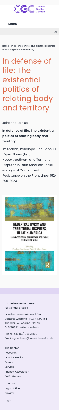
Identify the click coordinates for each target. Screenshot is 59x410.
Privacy (9, 393)
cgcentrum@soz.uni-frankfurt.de (32, 338)
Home (5, 45)
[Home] (29, 12)
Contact (10, 383)
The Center (12, 348)
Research (11, 352)
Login (8, 400)
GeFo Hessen (13, 376)
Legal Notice (12, 388)
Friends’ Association (17, 371)
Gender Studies (14, 357)
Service (9, 367)
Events (9, 362)
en (55, 32)
